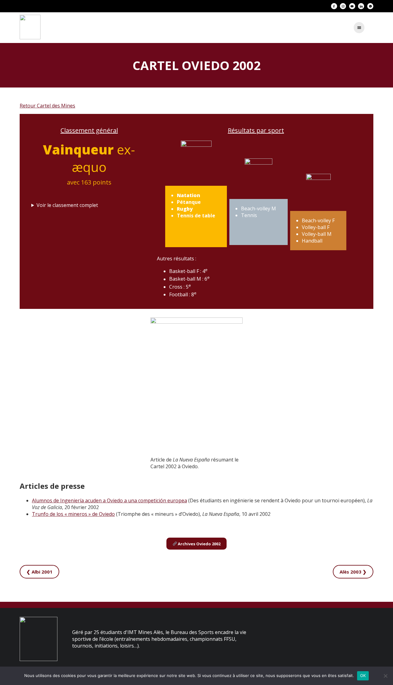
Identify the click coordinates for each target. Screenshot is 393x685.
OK (363, 675)
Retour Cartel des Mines (47, 105)
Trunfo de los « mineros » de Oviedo (73, 514)
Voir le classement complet (67, 205)
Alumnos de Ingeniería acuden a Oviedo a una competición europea (109, 500)
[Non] (385, 676)
